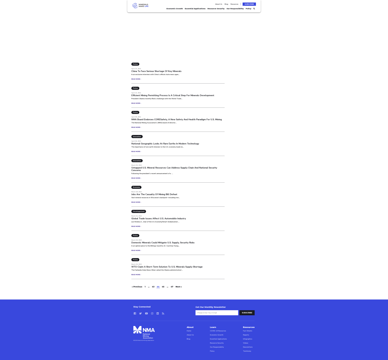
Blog (226, 4)
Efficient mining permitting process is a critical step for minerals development (172, 95)
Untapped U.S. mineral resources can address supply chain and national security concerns (174, 169)
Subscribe (249, 4)
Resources (234, 4)
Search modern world (146, 25)
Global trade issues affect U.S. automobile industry (158, 218)
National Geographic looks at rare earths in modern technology (165, 143)
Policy (248, 9)
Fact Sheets (247, 331)
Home (189, 331)
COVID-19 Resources (218, 331)
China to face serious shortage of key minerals (156, 71)
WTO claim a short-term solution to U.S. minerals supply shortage (167, 267)
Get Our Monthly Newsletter (211, 307)
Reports (246, 335)
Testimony (247, 351)
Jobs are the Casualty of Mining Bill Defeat (154, 194)
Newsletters (248, 347)
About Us (218, 4)
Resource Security (216, 9)
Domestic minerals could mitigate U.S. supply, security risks (163, 242)
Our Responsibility (235, 9)
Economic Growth (175, 9)
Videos (245, 343)
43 (153, 287)
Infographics (247, 339)
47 (172, 287)
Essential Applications (195, 9)
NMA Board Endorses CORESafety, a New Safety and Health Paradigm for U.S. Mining (176, 119)
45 (163, 287)
